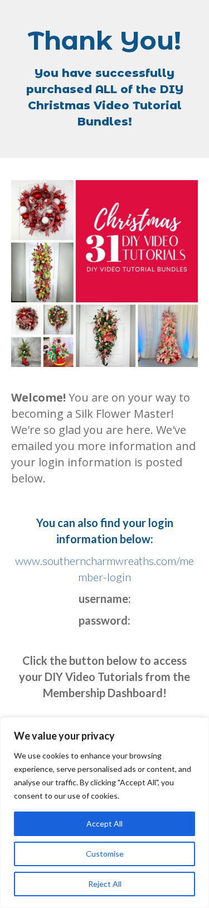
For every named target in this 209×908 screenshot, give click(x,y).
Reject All (104, 883)
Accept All (104, 823)
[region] (104, 812)
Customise (105, 853)
